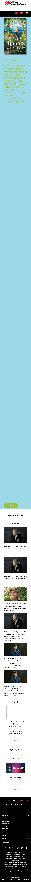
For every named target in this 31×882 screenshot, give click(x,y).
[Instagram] (13, 848)
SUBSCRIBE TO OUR (15, 801)
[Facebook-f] (5, 848)
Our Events (5, 824)
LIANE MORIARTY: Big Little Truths (16, 723)
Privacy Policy (17, 879)
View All (15, 741)
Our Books (5, 819)
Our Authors (5, 821)
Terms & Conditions (7, 879)
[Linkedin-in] (26, 848)
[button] (3, 13)
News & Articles (6, 828)
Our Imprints (6, 826)
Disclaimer (26, 879)
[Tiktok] (18, 848)
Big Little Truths (15, 777)
